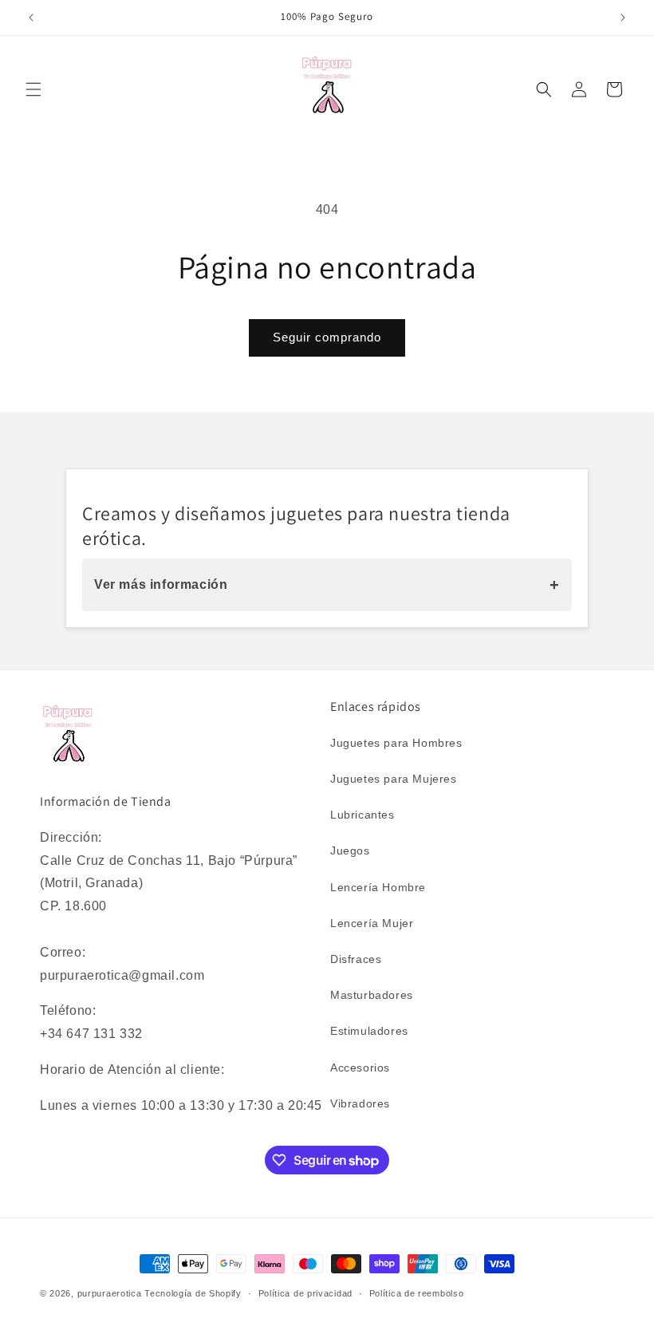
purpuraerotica (109, 1293)
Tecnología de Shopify (193, 1293)
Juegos (350, 850)
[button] (33, 89)
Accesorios (360, 1067)
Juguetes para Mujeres (393, 778)
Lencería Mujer (371, 923)
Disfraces (355, 959)
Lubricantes (362, 814)
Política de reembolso (416, 1293)
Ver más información (327, 585)
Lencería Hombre (378, 887)
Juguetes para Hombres (396, 742)
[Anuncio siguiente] (622, 17)
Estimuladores (369, 1030)
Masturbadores (371, 995)
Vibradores (360, 1103)
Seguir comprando (327, 337)
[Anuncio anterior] (31, 17)
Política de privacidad (305, 1293)
